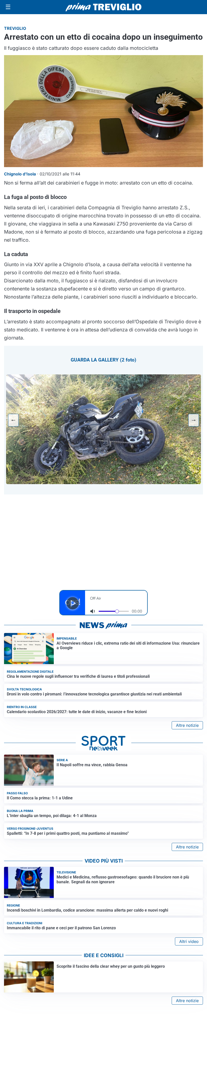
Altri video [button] (189, 941)
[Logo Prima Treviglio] (103, 7)
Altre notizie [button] (187, 725)
